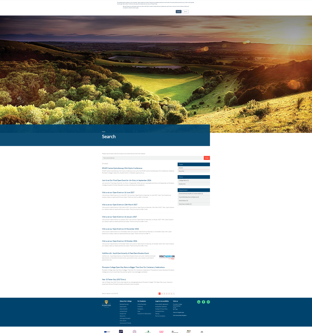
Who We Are (123, 320)
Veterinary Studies (185, 204)
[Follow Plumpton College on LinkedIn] (198, 302)
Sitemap (157, 313)
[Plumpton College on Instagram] (208, 302)
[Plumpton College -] (106, 303)
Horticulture (183, 200)
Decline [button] (185, 11)
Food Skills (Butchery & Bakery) (189, 197)
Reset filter (181, 171)
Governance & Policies (125, 323)
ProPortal (140, 306)
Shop (139, 311)
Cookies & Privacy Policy (161, 309)
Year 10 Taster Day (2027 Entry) (114, 279)
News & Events (123, 309)
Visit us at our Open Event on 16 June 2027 (118, 192)
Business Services (124, 304)
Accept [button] (178, 11)
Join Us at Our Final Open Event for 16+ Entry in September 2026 (126, 180)
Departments (123, 306)
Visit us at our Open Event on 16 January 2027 (119, 217)
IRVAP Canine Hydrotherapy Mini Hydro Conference (122, 168)
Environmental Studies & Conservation (191, 193)
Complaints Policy (159, 311)
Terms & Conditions (160, 316)
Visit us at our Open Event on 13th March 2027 (119, 205)
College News (184, 180)
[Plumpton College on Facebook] (203, 302)
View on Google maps (178, 312)
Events (181, 168)
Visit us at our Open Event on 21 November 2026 (120, 229)
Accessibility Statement (161, 306)
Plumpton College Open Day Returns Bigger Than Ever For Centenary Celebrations (133, 267)
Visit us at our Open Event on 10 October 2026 (119, 241)
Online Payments (142, 304)
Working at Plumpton (125, 318)
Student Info (123, 313)
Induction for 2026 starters (144, 313)
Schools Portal (123, 311)
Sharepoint (140, 309)
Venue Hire (122, 316)
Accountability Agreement (161, 304)
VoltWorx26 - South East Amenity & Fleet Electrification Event (125, 253)
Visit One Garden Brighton (179, 315)
